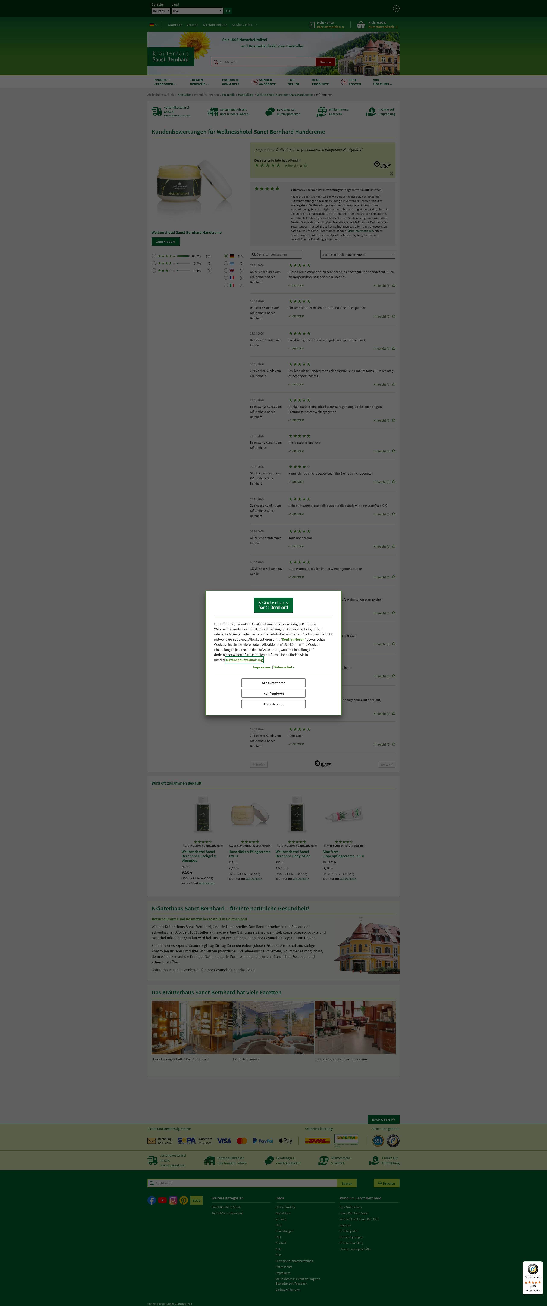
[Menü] (540, 1263)
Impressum (262, 667)
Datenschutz (284, 667)
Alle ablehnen (273, 704)
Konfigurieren (273, 693)
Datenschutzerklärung (244, 659)
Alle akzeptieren (273, 683)
